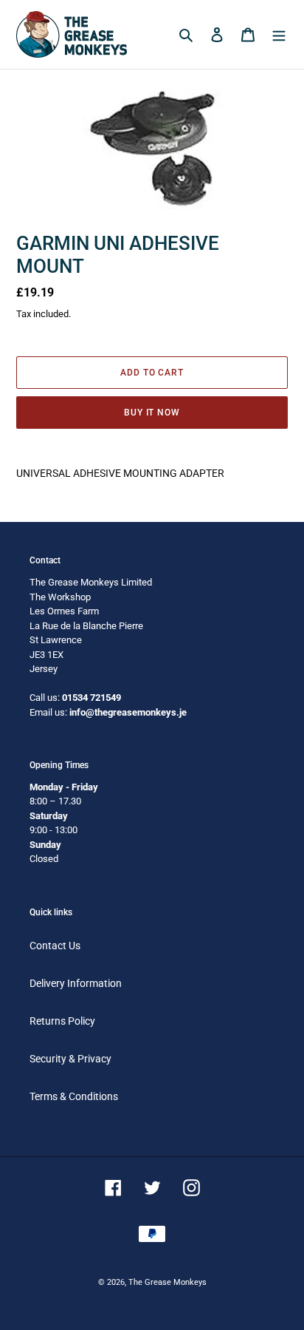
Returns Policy (62, 1021)
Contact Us (55, 945)
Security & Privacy (70, 1059)
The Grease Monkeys (167, 1282)
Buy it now (152, 412)
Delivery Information (76, 983)
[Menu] (278, 34)
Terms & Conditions (74, 1096)
